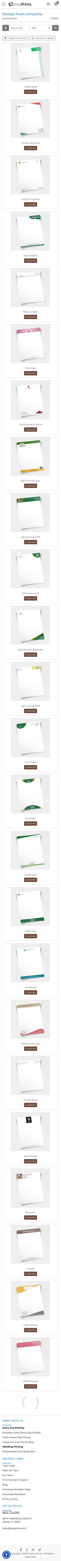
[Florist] (30, 1244)
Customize (30, 92)
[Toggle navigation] (4, 4)
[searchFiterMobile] (5, 28)
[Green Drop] (30, 62)
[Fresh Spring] (30, 1300)
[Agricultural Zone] (30, 681)
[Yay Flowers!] (30, 231)
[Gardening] (30, 963)
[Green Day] (30, 906)
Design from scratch (17, 38)
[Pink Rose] (30, 343)
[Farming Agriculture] (30, 400)
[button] (6, 1554)
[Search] (55, 28)
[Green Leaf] (30, 850)
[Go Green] (30, 794)
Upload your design (44, 38)
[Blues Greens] (30, 287)
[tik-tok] (39, 1550)
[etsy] (27, 1550)
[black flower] (30, 1131)
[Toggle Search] (48, 4)
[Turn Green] (30, 737)
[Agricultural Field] (30, 512)
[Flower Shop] (30, 1075)
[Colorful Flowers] (30, 175)
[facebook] (21, 1550)
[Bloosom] (30, 1188)
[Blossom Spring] (30, 1019)
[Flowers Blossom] (30, 118)
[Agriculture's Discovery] (30, 625)
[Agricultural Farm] (30, 456)
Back (55, 18)
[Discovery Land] (30, 569)
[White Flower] (30, 1357)
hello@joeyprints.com (14, 1528)
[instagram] (33, 1550)
